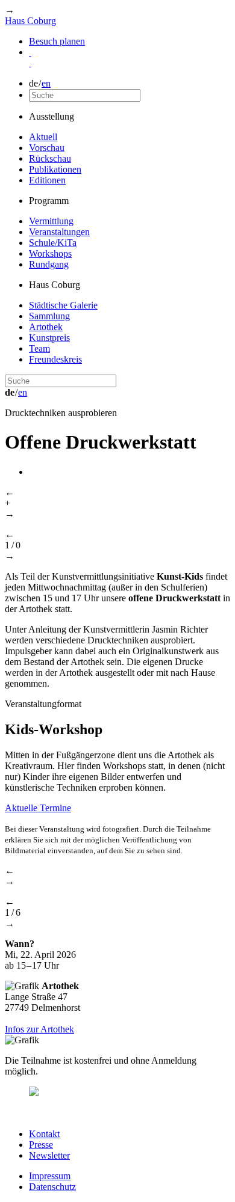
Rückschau (50, 158)
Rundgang (49, 264)
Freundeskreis (55, 359)
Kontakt (44, 1134)
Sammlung (49, 316)
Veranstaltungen (59, 232)
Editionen (47, 180)
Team (39, 348)
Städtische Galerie (63, 305)
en (46, 83)
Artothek (46, 327)
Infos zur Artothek (39, 1029)
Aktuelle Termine (38, 808)
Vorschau (46, 148)
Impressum (49, 1176)
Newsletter (49, 1155)
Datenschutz (52, 1187)
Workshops (50, 253)
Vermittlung (51, 221)
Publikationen (55, 169)
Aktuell (43, 137)
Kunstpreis (49, 338)
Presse (41, 1144)
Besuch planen (57, 41)
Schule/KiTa (53, 243)
